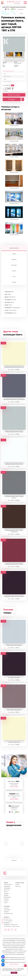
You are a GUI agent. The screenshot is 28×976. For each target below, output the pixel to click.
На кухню (6, 900)
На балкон (6, 899)
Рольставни (7, 906)
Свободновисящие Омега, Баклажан (14, 596)
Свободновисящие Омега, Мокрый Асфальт (14, 497)
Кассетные (6, 889)
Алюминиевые (7, 888)
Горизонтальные (8, 884)
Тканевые (6, 893)
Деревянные (7, 886)
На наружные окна (8, 913)
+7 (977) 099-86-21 (17, 3)
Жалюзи (6, 882)
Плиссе (5, 891)
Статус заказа (20, 9)
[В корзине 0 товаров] (25, 965)
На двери (6, 911)
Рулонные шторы (19, 882)
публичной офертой (14, 964)
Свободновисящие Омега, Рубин (14, 564)
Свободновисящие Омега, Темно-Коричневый (14, 530)
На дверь (6, 895)
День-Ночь (18, 886)
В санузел (6, 908)
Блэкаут (17, 884)
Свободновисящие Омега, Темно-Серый (14, 399)
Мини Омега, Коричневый (14, 709)
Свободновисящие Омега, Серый (14, 431)
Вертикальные (7, 897)
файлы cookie (15, 968)
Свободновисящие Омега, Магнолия (14, 367)
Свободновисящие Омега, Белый (14, 464)
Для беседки (7, 909)
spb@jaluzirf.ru (7, 922)
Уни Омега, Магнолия (14, 742)
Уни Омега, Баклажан (14, 677)
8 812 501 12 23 (13, 2)
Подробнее (14, 849)
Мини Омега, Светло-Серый (14, 645)
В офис (5, 902)
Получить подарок (14, 798)
